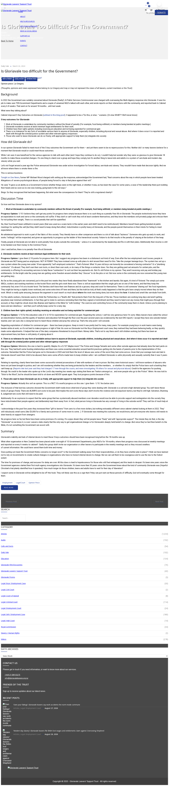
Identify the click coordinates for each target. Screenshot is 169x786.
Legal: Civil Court (7, 589)
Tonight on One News (10, 177)
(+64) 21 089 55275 (12, 675)
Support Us (25, 36)
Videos (3, 639)
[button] (146, 4)
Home (4, 32)
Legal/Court (19, 79)
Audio (3, 540)
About (22, 16)
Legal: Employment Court (11, 608)
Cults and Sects (7, 546)
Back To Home (7, 41)
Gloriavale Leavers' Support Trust (14, 571)
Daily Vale (5, 35)
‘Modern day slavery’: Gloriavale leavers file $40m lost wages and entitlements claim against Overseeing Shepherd (58, 731)
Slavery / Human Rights (10, 633)
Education (5, 558)
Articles (4, 534)
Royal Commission (8, 627)
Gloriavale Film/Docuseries (11, 565)
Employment (7, 79)
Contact (23, 45)
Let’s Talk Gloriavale (28, 26)
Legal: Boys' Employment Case (13, 583)
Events (23, 41)
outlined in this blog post (54, 115)
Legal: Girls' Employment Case (13, 614)
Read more (8, 488)
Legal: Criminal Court (9, 602)
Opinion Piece (31, 79)
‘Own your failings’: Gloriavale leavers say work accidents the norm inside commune (46, 705)
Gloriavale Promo (8, 577)
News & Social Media (28, 31)
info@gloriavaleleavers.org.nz (16, 678)
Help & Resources (27, 21)
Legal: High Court (8, 620)
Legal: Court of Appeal (10, 596)
